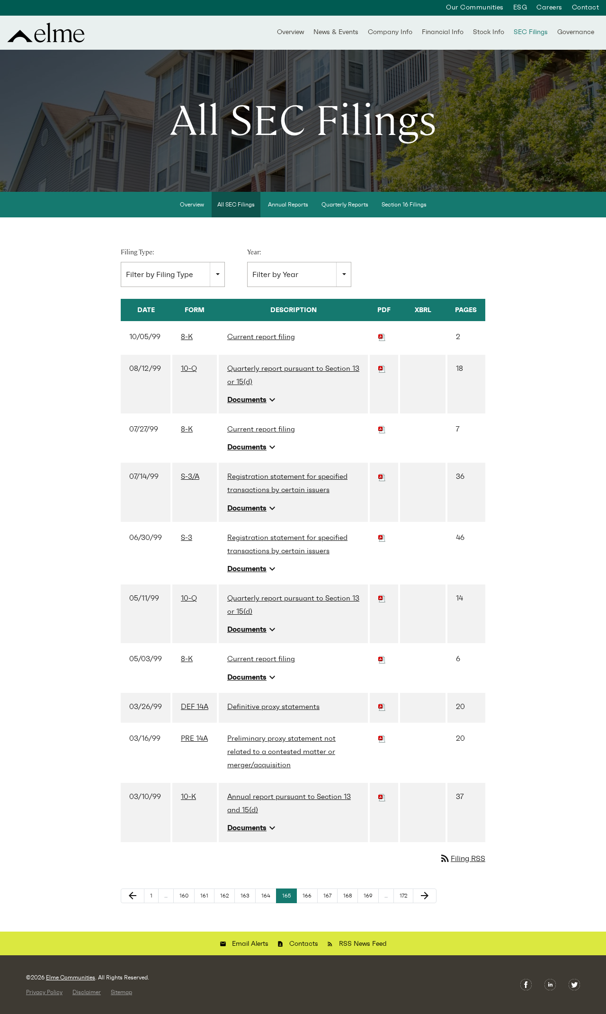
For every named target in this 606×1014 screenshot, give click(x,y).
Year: (254, 252)
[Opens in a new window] (526, 984)
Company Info (390, 32)
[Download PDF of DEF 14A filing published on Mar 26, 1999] (382, 706)
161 (206, 895)
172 (405, 895)
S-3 (186, 537)
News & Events (335, 32)
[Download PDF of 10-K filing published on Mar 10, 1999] (382, 796)
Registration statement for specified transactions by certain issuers (287, 483)
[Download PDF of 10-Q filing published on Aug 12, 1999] (382, 368)
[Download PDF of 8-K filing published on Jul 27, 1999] (382, 429)
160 (185, 895)
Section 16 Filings (404, 204)
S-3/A (190, 476)
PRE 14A (194, 738)
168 (349, 895)
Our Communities (474, 7)
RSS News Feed (363, 944)
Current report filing (261, 336)
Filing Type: (137, 252)
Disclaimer (86, 992)
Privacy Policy (44, 992)
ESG (520, 7)
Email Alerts (250, 944)
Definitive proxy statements (273, 706)
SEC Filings (531, 32)
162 (226, 895)
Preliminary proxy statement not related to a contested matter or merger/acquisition (281, 751)
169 (369, 895)
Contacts (303, 944)
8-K (187, 336)
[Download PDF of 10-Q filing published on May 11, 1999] (382, 598)
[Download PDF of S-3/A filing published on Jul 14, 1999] (382, 476)
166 (308, 895)
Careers (549, 7)
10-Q (189, 368)
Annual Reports (288, 204)
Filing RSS (462, 858)
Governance (575, 32)
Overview (290, 32)
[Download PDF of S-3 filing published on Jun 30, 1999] (382, 537)
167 (329, 895)
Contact (585, 7)
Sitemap (121, 992)
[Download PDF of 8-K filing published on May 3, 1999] (382, 659)
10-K (188, 796)
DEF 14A (194, 706)
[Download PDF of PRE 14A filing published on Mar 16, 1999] (382, 738)
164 (267, 895)
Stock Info (488, 32)
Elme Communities (70, 977)
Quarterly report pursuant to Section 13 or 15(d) (293, 375)
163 (246, 895)
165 (288, 895)
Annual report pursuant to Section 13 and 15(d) (289, 803)
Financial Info (442, 32)
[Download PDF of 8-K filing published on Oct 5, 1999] (382, 336)
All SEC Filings (236, 204)
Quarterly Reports (344, 204)
